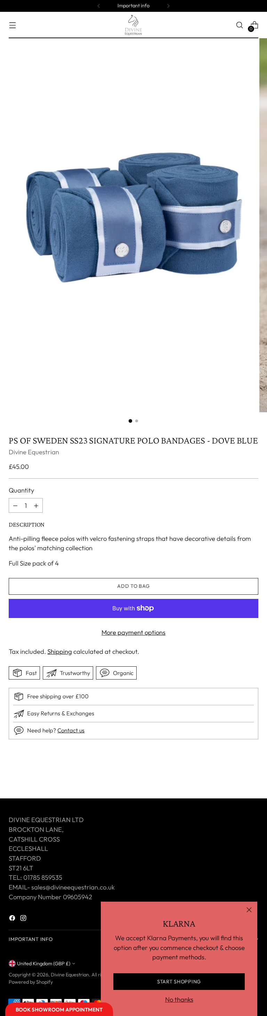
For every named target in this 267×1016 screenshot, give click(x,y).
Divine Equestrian (34, 452)
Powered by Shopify (31, 982)
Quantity (21, 490)
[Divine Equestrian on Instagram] (24, 919)
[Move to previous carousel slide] (236, 775)
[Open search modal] (240, 25)
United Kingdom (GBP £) (43, 963)
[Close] (249, 909)
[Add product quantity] (15, 505)
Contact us (70, 730)
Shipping (59, 652)
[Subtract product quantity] (36, 505)
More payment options (133, 632)
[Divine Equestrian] (133, 25)
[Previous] (98, 6)
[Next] (168, 6)
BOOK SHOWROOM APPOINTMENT (59, 1009)
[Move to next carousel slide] (252, 774)
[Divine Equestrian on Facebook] (13, 919)
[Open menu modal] (12, 25)
